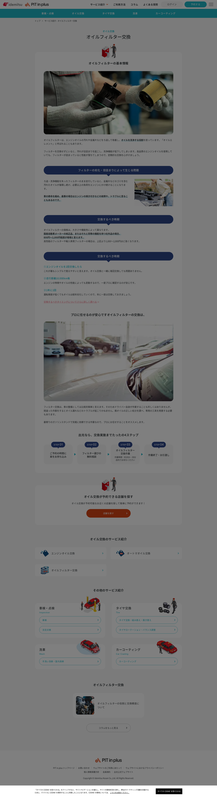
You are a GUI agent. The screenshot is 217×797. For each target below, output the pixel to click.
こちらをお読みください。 (119, 792)
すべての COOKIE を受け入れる (169, 791)
